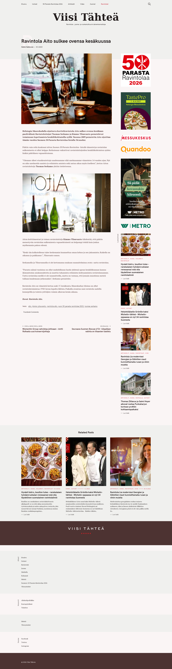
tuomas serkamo (91, 306)
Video (82, 4)
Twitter (24, 642)
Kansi (132, 258)
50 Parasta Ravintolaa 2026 (53, 4)
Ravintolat (104, 4)
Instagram (25, 646)
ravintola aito (52, 306)
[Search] (149, 4)
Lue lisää (126, 279)
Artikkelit (71, 4)
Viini (147, 353)
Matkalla (139, 398)
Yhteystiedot (26, 587)
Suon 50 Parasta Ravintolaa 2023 (71, 306)
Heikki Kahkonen (27, 47)
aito (29, 306)
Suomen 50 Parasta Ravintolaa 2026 (34, 583)
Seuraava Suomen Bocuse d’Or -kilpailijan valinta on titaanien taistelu (91, 330)
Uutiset (34, 4)
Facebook (24, 639)
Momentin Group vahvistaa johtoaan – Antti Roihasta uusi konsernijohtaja (42, 330)
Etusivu (24, 4)
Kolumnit (139, 258)
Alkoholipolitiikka (27, 600)
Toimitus (24, 608)
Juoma (23, 568)
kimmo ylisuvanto (39, 306)
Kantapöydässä (26, 604)
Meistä (23, 579)
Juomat (92, 4)
